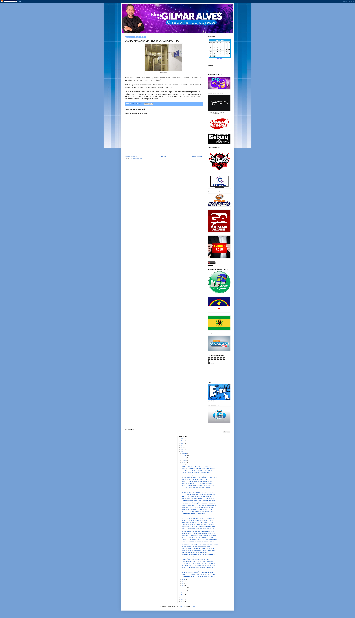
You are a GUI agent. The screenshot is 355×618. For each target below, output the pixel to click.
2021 (182, 449)
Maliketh (181, 606)
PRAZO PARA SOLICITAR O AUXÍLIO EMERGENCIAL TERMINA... (198, 572)
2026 (182, 438)
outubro (184, 458)
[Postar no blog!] (147, 104)
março (183, 585)
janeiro (184, 590)
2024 (182, 443)
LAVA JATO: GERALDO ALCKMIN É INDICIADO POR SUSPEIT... (198, 518)
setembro (184, 460)
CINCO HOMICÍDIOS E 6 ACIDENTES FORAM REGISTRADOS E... (198, 561)
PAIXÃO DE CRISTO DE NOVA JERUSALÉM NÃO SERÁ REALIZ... (198, 542)
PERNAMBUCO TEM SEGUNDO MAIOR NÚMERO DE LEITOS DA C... (199, 477)
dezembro (184, 453)
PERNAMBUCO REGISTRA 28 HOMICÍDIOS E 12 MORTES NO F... (198, 516)
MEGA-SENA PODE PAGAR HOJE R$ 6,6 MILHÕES (195, 479)
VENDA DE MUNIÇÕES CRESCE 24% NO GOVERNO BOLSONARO (199, 567)
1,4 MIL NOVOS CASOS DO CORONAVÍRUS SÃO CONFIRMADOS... (199, 563)
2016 (182, 599)
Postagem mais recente (131, 156)
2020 (182, 451)
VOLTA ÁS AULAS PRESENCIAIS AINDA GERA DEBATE (196, 488)
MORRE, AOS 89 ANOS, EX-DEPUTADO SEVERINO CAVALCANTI (198, 526)
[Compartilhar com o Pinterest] (152, 104)
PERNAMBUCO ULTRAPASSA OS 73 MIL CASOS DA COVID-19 (198, 531)
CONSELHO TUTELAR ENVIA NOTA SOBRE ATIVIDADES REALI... (198, 548)
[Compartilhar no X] (149, 104)
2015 (182, 601)
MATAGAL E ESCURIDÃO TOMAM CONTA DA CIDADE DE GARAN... (199, 557)
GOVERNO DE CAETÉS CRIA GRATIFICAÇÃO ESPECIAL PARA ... (198, 472)
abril (183, 583)
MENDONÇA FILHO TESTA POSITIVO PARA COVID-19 (195, 552)
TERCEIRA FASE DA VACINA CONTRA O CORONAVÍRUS (196, 496)
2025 (182, 441)
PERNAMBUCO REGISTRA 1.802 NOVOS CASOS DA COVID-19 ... (198, 490)
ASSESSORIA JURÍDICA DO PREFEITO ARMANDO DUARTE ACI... (198, 494)
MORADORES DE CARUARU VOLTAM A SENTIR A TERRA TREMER (199, 550)
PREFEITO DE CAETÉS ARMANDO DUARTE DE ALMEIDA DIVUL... (199, 565)
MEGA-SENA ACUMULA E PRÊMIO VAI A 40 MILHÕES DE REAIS (198, 555)
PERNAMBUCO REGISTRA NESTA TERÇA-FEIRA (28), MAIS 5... (198, 481)
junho (183, 579)
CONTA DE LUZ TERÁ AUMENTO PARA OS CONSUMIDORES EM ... (199, 574)
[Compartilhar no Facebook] (150, 104)
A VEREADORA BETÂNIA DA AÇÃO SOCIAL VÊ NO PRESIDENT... (198, 503)
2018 (182, 595)
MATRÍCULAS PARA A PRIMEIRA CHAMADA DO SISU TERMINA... (198, 507)
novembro (184, 455)
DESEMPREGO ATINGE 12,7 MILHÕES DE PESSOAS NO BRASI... (198, 576)
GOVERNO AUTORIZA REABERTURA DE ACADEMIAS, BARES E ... (199, 468)
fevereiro (184, 588)
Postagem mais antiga (196, 156)
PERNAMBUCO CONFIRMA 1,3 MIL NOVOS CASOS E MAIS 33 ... (198, 520)
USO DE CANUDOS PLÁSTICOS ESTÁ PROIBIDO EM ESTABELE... (199, 501)
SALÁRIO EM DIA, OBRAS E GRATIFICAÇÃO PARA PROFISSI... (198, 470)
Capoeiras (210, 67)
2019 (182, 592)
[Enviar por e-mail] (145, 104)
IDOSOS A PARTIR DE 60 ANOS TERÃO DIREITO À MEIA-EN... (197, 466)
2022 (182, 447)
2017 (182, 597)
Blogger (193, 606)
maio (183, 581)
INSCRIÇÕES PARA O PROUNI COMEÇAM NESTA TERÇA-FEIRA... (199, 533)
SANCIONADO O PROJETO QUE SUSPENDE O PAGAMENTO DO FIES (200, 544)
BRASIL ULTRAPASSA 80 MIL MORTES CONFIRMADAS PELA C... (198, 509)
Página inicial (164, 156)
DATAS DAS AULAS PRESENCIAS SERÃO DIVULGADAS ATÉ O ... (198, 524)
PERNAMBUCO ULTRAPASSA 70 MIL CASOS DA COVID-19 (197, 546)
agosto (184, 462)
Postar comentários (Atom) (135, 158)
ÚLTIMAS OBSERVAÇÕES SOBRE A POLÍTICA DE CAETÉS (197, 475)
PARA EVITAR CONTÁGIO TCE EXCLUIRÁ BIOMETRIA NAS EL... (198, 522)
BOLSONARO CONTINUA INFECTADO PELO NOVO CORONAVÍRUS (199, 505)
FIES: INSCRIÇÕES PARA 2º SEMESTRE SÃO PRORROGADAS (198, 498)
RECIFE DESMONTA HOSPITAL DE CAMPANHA (194, 514)
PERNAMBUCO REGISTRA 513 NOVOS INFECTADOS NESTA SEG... (199, 570)
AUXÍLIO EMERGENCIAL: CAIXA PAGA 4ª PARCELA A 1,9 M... (197, 483)
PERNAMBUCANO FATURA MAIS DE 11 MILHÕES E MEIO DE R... (198, 492)
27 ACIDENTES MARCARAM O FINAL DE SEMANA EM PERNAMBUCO (200, 539)
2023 (182, 445)
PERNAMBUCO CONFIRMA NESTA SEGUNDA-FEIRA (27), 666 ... (198, 485)
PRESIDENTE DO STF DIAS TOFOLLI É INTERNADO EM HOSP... (198, 511)
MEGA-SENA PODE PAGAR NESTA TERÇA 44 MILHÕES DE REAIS (199, 535)
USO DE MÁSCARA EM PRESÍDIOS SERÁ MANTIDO (195, 559)
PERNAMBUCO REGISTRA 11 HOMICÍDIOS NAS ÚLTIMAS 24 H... (198, 529)
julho (183, 464)
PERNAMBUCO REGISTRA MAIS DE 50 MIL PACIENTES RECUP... (198, 537)
